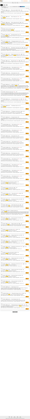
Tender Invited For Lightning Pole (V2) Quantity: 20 (8, 247)
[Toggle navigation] (29, 1)
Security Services (9, 47)
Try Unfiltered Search (22, 6)
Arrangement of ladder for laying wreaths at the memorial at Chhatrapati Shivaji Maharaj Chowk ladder (13, 300)
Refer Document (10, 18)
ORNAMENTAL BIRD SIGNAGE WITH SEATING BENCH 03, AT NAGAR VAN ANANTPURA (12, 142)
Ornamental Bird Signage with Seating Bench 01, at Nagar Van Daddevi (9, 177)
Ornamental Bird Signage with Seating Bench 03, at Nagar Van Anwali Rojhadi (10, 68)
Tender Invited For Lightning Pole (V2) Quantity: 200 (8, 259)
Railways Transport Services (9, 84)
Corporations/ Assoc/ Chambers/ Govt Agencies (9, 22)
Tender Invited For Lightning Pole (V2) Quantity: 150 (8, 230)
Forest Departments (9, 67)
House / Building (9, 193)
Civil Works (8, 210)
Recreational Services (9, 41)
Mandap (3, 106)
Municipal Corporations (9, 34)
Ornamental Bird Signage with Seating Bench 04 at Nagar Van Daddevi (9, 125)
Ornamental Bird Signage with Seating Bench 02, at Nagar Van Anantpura (9, 131)
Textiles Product (9, 111)
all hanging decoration (15, 6)
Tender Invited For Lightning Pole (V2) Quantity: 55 (8, 276)
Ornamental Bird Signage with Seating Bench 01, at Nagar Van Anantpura (9, 148)
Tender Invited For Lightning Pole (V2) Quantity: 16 (8, 188)
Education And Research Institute (9, 16)
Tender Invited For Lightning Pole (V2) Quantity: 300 (8, 194)
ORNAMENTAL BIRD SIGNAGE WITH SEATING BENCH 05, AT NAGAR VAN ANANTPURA (12, 154)
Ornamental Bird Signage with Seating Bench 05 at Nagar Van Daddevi (9, 171)
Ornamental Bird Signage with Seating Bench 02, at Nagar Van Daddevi (9, 165)
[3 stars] (7, 6)
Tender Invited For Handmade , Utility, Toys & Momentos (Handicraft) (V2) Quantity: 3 (12, 294)
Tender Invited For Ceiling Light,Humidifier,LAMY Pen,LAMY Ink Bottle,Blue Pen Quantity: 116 (13, 224)
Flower (3, 17)
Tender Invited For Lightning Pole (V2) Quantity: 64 (8, 200)
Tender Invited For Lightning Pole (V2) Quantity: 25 (8, 270)
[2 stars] (6, 6)
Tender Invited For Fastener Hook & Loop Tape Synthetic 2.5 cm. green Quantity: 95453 (11, 112)
